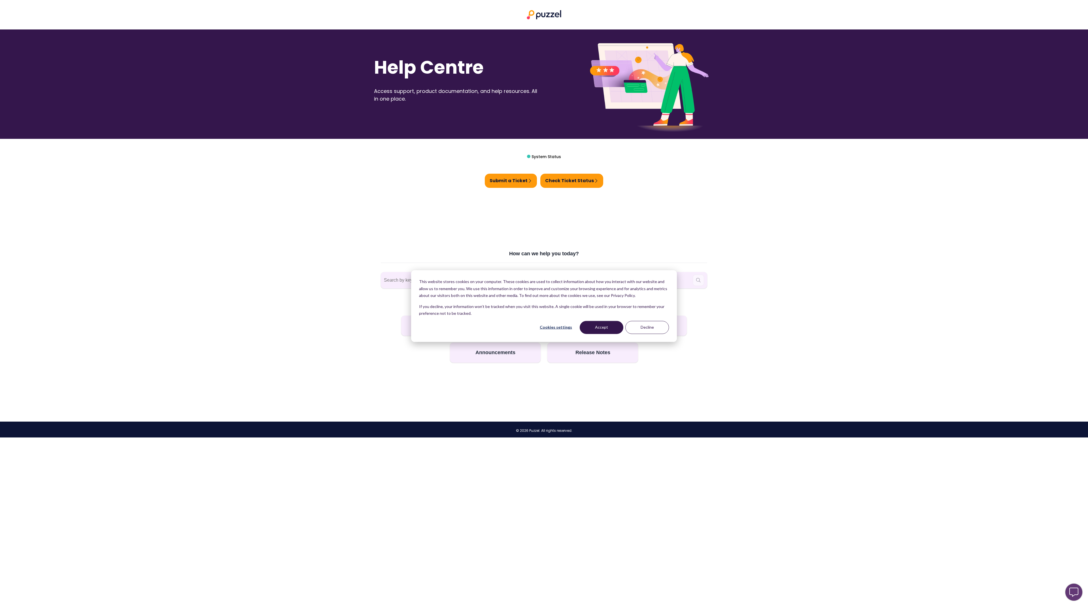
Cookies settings (556, 327)
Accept (601, 327)
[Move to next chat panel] (1073, 592)
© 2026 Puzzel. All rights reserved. (544, 430)
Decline (647, 327)
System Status (545, 157)
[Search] (698, 280)
